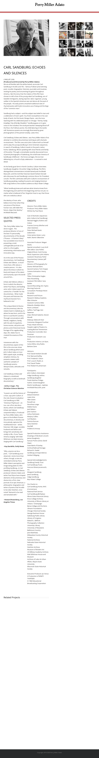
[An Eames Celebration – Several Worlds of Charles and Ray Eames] (71, 52)
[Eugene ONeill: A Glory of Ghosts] (80, 43)
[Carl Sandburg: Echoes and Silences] (63, 52)
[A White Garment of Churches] (89, 52)
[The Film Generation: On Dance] (80, 26)
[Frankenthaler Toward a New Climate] (63, 26)
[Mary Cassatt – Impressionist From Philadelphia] (80, 35)
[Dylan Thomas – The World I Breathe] (89, 43)
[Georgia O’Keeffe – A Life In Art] (71, 35)
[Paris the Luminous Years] (63, 35)
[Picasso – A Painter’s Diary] (89, 26)
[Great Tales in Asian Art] (89, 35)
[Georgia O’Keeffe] (71, 43)
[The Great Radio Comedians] (71, 26)
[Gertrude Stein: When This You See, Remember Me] (63, 43)
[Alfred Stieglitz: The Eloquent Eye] (80, 52)
